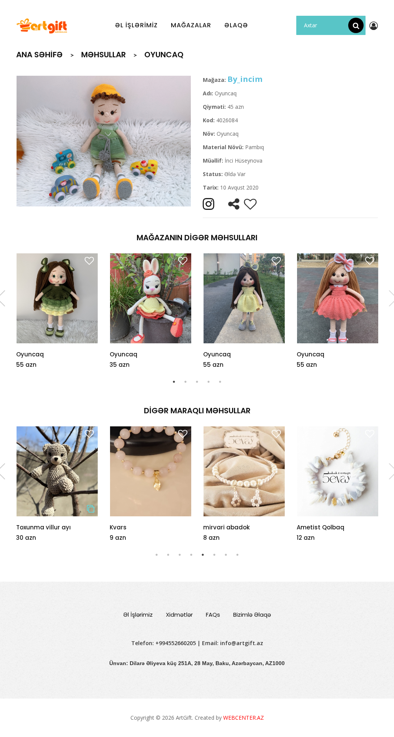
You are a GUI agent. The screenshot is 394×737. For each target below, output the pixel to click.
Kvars (24, 527)
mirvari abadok (133, 527)
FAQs (213, 615)
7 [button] (226, 555)
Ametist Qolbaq (227, 527)
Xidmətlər (179, 615)
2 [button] (185, 382)
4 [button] (208, 382)
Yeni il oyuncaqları (324, 527)
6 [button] (214, 555)
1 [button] (174, 382)
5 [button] (220, 382)
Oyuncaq (30, 354)
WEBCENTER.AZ (243, 717)
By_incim (244, 79)
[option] (103, 141)
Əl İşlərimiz (138, 615)
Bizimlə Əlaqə (252, 615)
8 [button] (237, 555)
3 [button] (197, 382)
